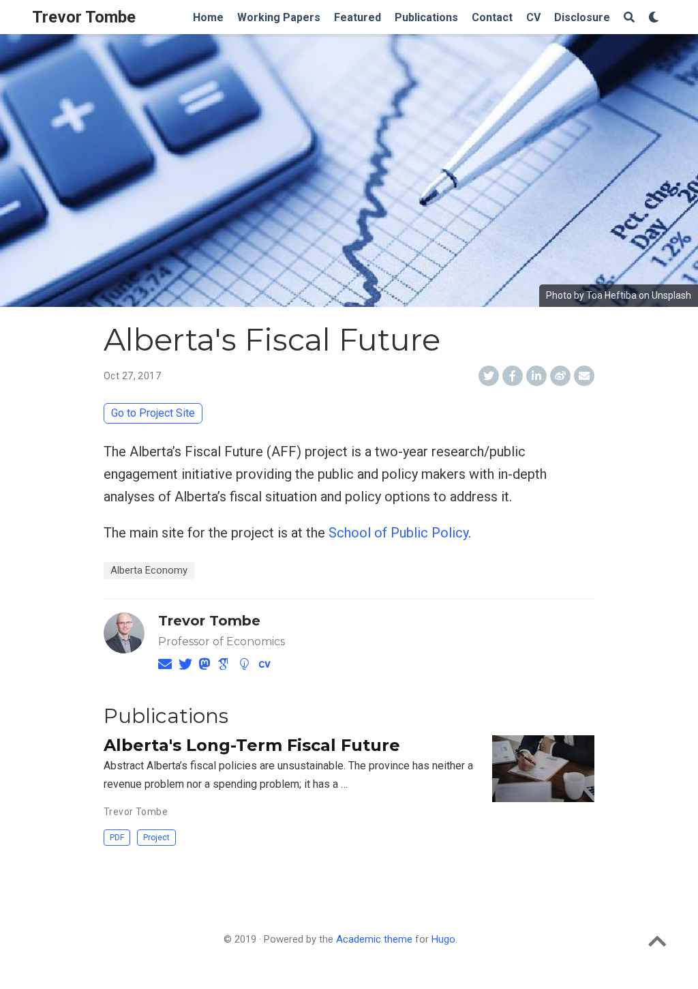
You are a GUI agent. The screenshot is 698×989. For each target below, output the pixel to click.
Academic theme (374, 939)
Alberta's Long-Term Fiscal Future (252, 745)
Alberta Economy (148, 570)
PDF (117, 837)
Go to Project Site (153, 413)
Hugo (443, 939)
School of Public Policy (398, 533)
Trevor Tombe (84, 17)
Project (156, 837)
